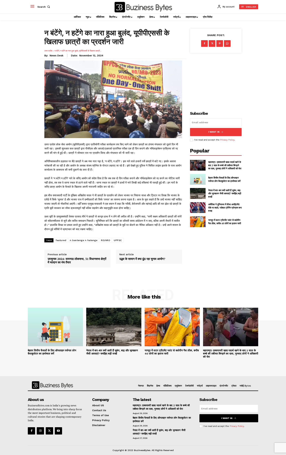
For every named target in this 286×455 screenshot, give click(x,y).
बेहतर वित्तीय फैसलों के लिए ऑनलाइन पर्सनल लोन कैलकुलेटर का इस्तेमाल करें (224, 179)
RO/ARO (105, 240)
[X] (212, 43)
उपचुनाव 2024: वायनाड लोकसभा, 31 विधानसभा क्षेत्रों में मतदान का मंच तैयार (77, 260)
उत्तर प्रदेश (48, 50)
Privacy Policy (227, 140)
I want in (213, 132)
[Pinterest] (219, 43)
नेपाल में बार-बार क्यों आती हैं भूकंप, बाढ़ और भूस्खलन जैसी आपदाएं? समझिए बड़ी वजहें (224, 193)
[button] (44, 6)
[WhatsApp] (227, 43)
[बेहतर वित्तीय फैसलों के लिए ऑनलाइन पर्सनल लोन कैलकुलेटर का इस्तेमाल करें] (197, 179)
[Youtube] (58, 430)
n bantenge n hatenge (83, 240)
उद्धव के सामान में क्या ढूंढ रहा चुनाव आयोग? (142, 259)
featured (61, 240)
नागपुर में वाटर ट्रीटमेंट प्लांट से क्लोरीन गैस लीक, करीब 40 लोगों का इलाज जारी (224, 221)
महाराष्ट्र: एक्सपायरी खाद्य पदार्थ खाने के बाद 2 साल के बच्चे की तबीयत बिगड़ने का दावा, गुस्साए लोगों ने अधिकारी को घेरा (224, 165)
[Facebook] (204, 43)
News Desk (56, 55)
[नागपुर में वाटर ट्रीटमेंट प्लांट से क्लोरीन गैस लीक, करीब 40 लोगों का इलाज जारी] (197, 221)
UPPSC (118, 240)
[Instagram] (40, 430)
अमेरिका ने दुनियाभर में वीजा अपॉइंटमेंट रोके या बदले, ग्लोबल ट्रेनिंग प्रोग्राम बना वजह (225, 207)
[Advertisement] (216, 80)
